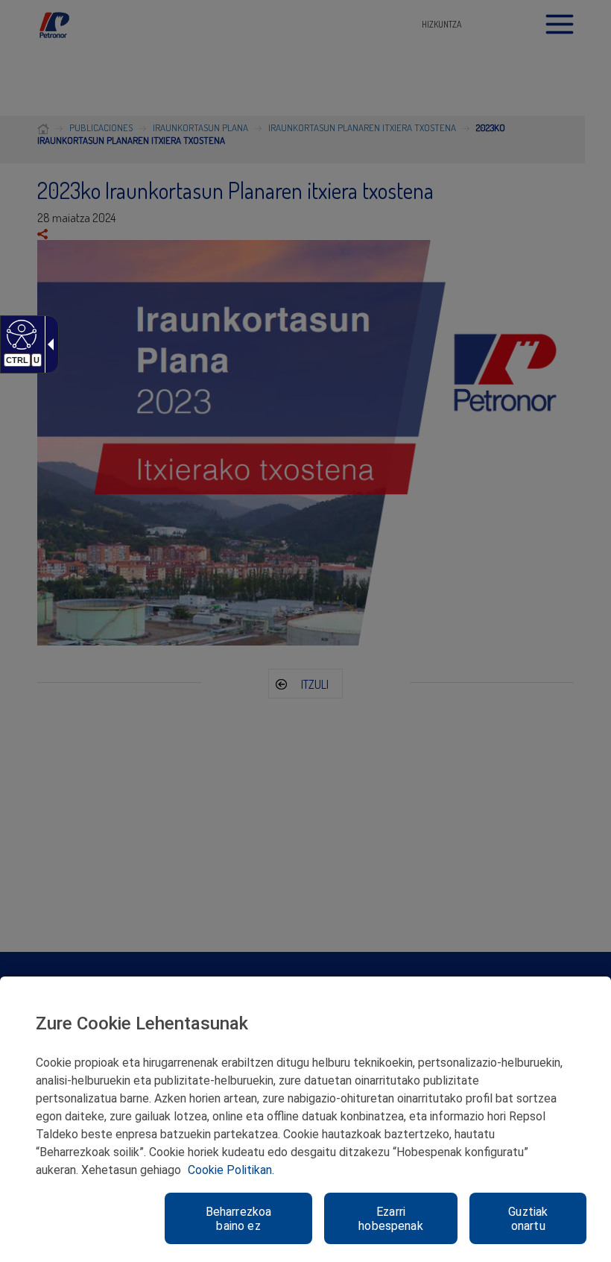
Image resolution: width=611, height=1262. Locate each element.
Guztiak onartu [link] (528, 1219)
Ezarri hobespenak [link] (390, 1219)
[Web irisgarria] (20, 334)
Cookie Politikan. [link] (231, 1170)
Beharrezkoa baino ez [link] (239, 1219)
